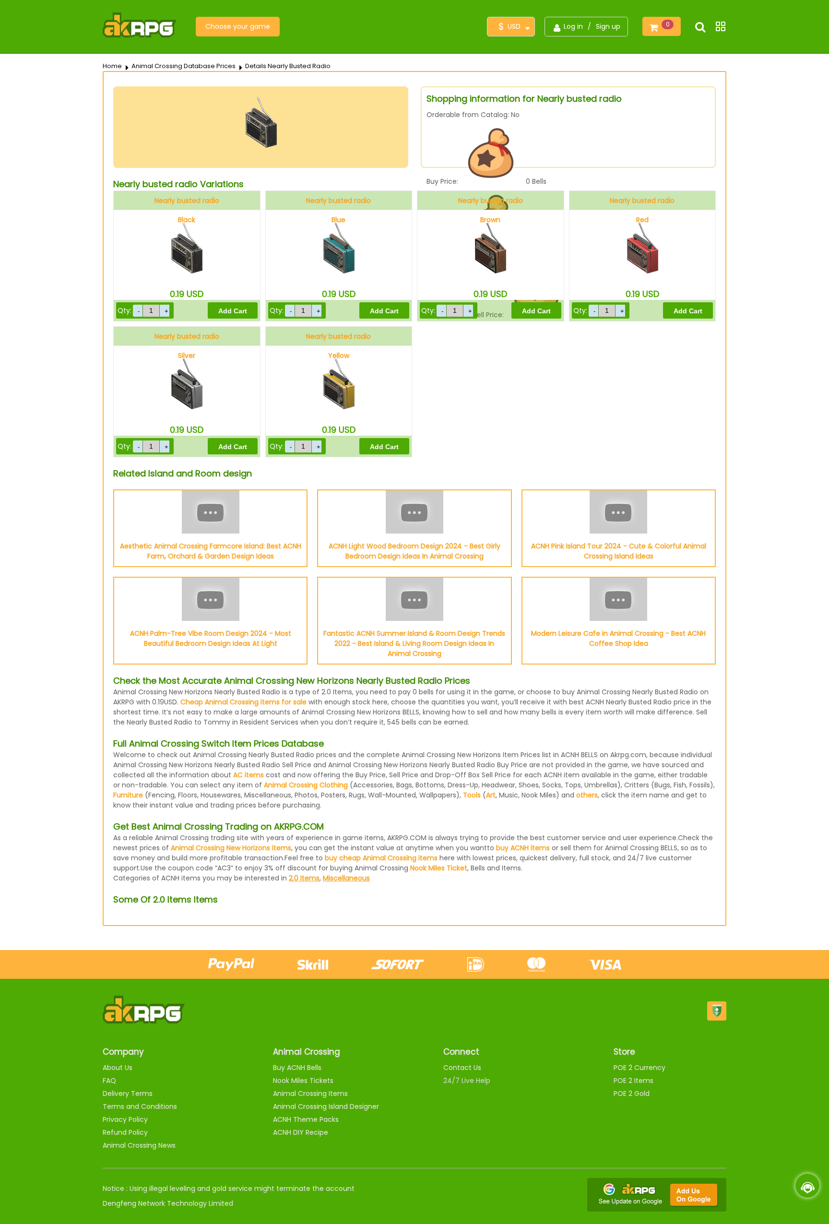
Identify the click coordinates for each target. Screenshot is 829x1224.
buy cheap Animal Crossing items (381, 858)
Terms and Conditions (140, 1106)
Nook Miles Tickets (303, 1080)
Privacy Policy (125, 1119)
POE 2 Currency (639, 1067)
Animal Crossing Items (310, 1093)
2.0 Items (304, 878)
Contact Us (462, 1067)
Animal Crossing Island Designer (326, 1106)
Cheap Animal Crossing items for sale (243, 702)
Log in (573, 26)
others (587, 795)
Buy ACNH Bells (297, 1067)
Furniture (128, 795)
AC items (248, 775)
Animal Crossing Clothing (306, 785)
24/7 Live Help (466, 1080)
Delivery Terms (128, 1093)
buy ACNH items (523, 848)
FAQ (109, 1080)
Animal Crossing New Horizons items (231, 848)
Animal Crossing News (139, 1145)
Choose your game (237, 26)
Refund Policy (125, 1132)
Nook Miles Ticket (438, 868)
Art (491, 795)
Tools (472, 795)
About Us (117, 1067)
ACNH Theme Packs (306, 1119)
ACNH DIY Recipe (300, 1132)
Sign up (608, 26)
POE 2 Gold (632, 1093)
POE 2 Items (633, 1080)
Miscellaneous (346, 878)
